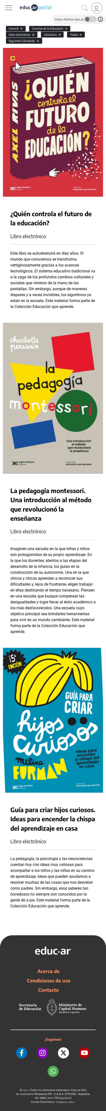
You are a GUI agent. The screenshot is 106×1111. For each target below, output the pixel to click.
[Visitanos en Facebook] (21, 1053)
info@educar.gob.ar (65, 1102)
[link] (96, 8)
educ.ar (26, 1090)
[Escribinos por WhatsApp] (53, 1071)
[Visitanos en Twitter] (63, 1053)
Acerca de (48, 971)
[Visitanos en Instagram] (42, 1053)
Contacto (48, 990)
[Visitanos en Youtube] (84, 1053)
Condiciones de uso (49, 980)
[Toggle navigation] (4, 2)
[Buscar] (84, 8)
